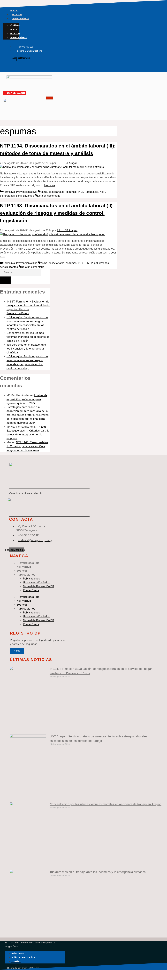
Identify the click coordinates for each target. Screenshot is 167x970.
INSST (82, 191)
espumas (71, 191)
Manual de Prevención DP (38, 586)
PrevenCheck (31, 590)
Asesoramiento (20, 18)
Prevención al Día (26, 191)
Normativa (9, 191)
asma (44, 191)
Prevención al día (27, 562)
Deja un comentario (49, 195)
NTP (102, 191)
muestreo (92, 191)
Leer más (49, 185)
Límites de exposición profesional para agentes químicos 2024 (27, 399)
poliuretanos (7, 195)
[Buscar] (5, 280)
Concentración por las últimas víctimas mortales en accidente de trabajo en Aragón (28, 336)
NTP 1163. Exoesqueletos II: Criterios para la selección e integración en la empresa (27, 446)
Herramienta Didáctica (36, 582)
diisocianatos (56, 191)
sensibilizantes (25, 195)
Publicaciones (25, 574)
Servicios (17, 14)
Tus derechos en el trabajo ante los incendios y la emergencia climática (26, 348)
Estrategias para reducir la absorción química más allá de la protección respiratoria (27, 411)
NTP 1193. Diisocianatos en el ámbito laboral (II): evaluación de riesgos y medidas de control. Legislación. (57, 213)
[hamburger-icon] (49, 98)
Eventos (22, 570)
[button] (7, 65)
